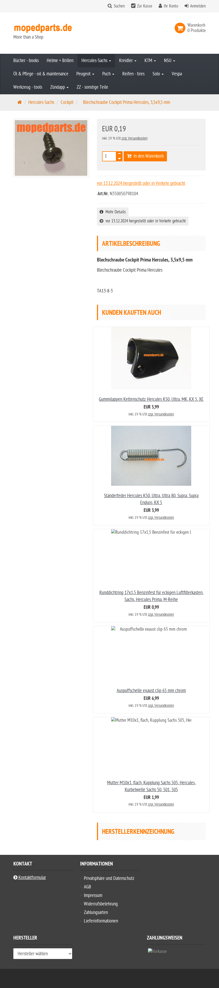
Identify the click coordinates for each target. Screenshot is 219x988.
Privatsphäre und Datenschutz (109, 878)
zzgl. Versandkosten (134, 138)
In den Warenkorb (147, 156)
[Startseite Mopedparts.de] (42, 28)
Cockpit (67, 102)
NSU (168, 60)
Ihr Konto (171, 6)
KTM (148, 60)
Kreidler (126, 60)
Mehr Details (114, 212)
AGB (87, 887)
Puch (107, 74)
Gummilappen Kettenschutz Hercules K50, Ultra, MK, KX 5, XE (151, 399)
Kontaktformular (31, 877)
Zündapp (58, 87)
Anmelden (198, 6)
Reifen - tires (133, 74)
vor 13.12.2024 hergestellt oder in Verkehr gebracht (144, 221)
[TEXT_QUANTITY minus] (119, 158)
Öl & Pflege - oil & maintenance (40, 74)
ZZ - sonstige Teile (92, 87)
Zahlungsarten (96, 912)
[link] (181, 28)
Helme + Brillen (60, 60)
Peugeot (84, 74)
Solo (156, 74)
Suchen (119, 6)
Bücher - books (26, 60)
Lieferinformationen (101, 921)
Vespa (177, 74)
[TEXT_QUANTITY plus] (119, 154)
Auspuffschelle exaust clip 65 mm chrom (151, 690)
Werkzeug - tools (27, 87)
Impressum (93, 895)
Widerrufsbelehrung (101, 904)
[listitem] (157, 952)
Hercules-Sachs (94, 60)
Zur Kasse (144, 6)
